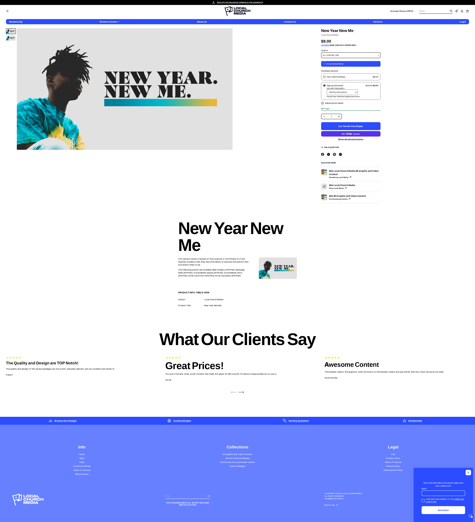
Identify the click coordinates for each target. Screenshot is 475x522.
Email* (424, 489)
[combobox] (434, 11)
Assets (324, 50)
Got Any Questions (299, 420)
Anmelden (443, 510)
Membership (415, 420)
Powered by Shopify (334, 499)
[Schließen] (468, 472)
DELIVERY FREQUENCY (335, 88)
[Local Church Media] (237, 11)
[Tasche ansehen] (467, 11)
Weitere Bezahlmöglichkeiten (351, 139)
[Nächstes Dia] (241, 392)
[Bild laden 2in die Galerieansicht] (11, 38)
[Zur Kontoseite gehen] (462, 11)
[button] (436, 11)
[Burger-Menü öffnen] (7, 11)
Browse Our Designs (66, 420)
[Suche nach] (451, 10)
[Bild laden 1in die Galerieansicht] (11, 31)
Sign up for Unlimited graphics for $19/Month (240, 2)
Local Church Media (329, 35)
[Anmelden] (208, 495)
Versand (325, 45)
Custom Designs (182, 420)
